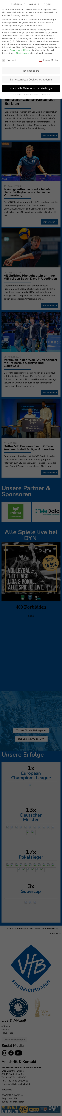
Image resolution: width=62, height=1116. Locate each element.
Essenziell (11, 60)
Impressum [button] (46, 95)
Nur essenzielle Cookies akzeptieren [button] (31, 79)
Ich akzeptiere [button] (31, 70)
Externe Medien (50, 60)
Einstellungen (22, 53)
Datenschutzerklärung (20, 50)
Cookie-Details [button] (17, 95)
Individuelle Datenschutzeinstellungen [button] (31, 88)
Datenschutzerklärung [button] (32, 95)
